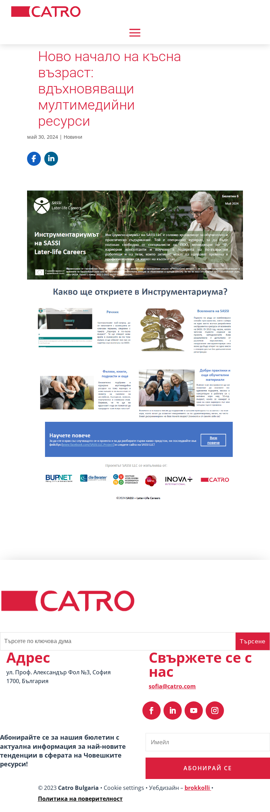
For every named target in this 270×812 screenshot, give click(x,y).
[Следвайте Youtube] (194, 710)
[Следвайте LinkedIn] (172, 710)
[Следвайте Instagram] (215, 710)
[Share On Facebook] (34, 159)
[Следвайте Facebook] (151, 710)
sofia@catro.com (172, 686)
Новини (73, 136)
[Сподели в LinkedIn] (51, 159)
